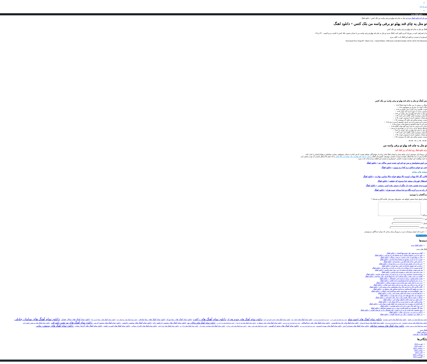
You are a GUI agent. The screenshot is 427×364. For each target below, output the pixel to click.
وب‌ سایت (423, 227)
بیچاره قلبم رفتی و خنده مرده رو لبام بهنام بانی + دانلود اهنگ (401, 302)
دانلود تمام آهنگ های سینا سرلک (393, 323)
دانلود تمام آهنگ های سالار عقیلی (75, 319)
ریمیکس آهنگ (422, 332)
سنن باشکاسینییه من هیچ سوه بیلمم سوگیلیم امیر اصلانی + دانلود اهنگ (397, 291)
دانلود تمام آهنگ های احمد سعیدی (394, 320)
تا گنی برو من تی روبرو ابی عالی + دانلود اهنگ (406, 312)
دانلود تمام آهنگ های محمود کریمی (107, 323)
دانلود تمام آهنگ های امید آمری (321, 319)
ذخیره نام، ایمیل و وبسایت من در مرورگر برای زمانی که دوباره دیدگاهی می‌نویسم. (394, 232)
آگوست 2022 (418, 357)
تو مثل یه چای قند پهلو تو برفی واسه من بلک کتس (353, 156)
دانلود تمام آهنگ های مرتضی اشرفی (71, 322)
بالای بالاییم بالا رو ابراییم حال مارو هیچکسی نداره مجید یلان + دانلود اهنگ (396, 287)
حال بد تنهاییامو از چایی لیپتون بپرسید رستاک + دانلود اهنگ (401, 257)
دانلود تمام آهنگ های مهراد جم (307, 326)
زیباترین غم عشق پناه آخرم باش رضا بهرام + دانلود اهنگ (402, 266)
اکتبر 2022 (419, 352)
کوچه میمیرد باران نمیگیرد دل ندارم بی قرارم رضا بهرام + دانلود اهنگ (397, 268)
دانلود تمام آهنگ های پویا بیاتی (168, 326)
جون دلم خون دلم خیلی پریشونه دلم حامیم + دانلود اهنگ (402, 272)
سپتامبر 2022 (418, 355)
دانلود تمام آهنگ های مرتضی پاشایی (416, 326)
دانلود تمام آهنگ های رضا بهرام (179, 319)
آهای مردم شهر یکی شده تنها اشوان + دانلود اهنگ (405, 253)
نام (425, 219)
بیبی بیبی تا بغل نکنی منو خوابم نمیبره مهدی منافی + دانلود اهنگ (399, 283)
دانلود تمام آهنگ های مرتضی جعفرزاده (36, 323)
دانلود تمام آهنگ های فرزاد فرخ (246, 323)
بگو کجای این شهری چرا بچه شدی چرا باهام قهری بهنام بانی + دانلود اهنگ (396, 304)
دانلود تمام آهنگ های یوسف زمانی (55, 325)
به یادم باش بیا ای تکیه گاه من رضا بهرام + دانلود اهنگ (403, 261)
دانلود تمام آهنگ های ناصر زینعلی (257, 326)
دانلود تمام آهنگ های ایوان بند (301, 320)
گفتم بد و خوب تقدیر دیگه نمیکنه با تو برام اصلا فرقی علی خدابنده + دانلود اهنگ (394, 276)
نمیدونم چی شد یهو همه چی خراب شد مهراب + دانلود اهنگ (401, 295)
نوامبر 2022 (418, 350)
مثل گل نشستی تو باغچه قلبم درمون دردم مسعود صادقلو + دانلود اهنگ (397, 308)
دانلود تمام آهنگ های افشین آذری (338, 319)
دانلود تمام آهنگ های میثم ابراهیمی (283, 326)
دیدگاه (424, 215)
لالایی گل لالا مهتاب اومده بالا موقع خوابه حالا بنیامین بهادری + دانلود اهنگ (395, 176)
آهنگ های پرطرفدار (420, 334)
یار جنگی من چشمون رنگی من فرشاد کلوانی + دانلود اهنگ (401, 314)
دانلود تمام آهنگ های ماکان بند (201, 323)
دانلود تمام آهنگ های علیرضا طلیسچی (345, 323)
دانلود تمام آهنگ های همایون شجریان (212, 326)
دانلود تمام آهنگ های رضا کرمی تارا (103, 320)
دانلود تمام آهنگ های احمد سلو (365, 319)
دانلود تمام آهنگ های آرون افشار (417, 320)
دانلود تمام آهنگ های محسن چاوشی (137, 323)
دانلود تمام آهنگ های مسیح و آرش (356, 326)
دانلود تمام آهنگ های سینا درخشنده (414, 323)
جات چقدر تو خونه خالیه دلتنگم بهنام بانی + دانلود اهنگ (403, 300)
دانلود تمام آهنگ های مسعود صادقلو (387, 326)
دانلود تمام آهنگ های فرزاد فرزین (225, 323)
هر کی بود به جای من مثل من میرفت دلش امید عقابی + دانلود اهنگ (398, 285)
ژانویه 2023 (418, 346)
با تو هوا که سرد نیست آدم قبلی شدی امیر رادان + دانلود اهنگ (400, 293)
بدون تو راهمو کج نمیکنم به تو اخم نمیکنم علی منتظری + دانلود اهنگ (398, 289)
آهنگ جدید (423, 330)
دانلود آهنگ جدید (417, 14)
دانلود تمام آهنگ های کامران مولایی (144, 326)
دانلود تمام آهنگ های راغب (209, 319)
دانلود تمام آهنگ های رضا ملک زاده (127, 320)
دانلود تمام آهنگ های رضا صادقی (151, 319)
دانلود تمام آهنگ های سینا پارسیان (372, 323)
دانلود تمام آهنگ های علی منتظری (269, 323)
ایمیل (424, 223)
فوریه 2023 (418, 344)
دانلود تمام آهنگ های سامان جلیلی (37, 319)
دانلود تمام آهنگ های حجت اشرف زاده (276, 320)
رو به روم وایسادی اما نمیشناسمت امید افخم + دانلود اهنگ (401, 281)
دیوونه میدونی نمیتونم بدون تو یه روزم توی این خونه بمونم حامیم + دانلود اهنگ (394, 274)
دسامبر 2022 (418, 348)
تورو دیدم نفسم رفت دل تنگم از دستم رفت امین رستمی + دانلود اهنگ (396, 185)
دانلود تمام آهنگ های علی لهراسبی (291, 323)
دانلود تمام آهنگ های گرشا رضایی (88, 326)
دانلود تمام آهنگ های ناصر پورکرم (236, 326)
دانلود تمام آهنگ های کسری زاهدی (116, 326)
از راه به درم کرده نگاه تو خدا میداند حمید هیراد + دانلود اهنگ (400, 190)
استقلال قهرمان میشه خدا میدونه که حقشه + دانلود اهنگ (402, 181)
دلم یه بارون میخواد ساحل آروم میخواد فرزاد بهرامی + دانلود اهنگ (399, 255)
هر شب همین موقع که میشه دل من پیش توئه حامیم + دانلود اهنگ (399, 270)
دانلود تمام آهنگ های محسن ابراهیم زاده (169, 323)
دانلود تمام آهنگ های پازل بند (189, 326)
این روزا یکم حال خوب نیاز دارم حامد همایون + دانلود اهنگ (401, 306)
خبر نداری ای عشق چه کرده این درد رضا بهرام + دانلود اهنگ (401, 264)
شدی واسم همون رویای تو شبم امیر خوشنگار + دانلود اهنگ (401, 278)
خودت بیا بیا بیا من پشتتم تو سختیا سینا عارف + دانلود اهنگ (401, 259)
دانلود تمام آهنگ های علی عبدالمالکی (315, 323)
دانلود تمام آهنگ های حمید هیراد (244, 319)
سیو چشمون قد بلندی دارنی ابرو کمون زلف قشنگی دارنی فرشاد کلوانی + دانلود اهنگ (392, 310)
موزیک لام (423, 18)
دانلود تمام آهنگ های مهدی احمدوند (329, 326)
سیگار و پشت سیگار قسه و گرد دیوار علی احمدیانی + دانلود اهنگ (399, 297)
